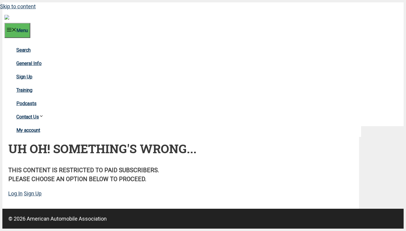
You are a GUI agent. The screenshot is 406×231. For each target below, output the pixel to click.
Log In (15, 193)
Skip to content (18, 6)
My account (28, 130)
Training (24, 90)
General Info (29, 63)
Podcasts (26, 103)
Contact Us (27, 117)
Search (23, 50)
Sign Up (24, 77)
